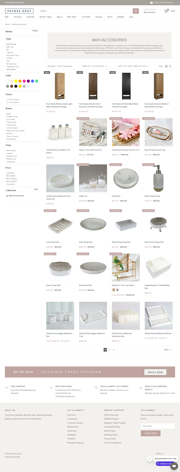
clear (36, 189)
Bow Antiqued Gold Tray (155, 150)
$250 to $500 (11, 181)
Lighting (30, 17)
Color (8, 75)
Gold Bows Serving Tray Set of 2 (125, 150)
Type (8, 38)
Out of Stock (13, 102)
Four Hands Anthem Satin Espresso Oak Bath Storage (91, 105)
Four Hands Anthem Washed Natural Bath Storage (156, 105)
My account (149, 12)
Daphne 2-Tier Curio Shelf (123, 285)
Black (16, 86)
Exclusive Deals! (163, 2)
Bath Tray (10, 47)
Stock (9, 94)
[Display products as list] (170, 66)
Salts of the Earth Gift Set (90, 150)
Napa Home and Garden (15, 131)
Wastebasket (11, 69)
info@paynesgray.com (65, 396)
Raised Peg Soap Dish (121, 242)
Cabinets (9, 52)
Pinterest (71, 438)
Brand (9, 108)
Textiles (18, 17)
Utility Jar (83, 196)
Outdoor (86, 17)
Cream (11, 81)
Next (167, 349)
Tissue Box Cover (12, 66)
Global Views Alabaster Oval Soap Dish (58, 197)
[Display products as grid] (166, 66)
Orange (20, 81)
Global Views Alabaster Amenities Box (122, 334)
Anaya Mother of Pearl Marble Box (157, 286)
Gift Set (9, 58)
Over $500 (10, 184)
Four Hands (10, 119)
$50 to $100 (11, 176)
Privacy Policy (110, 438)
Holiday (98, 17)
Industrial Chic (11, 156)
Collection (11, 190)
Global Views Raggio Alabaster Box (59, 334)
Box (7, 50)
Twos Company (12, 136)
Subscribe (150, 433)
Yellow (16, 81)
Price (8, 167)
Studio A (9, 133)
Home (7, 24)
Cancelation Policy (112, 426)
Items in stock (13, 99)
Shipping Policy (110, 434)
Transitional (10, 162)
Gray (7, 86)
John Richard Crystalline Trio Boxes (58, 151)
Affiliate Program (111, 419)
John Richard (11, 125)
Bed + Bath (72, 17)
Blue (32, 81)
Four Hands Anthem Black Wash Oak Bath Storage (125, 105)
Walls (59, 17)
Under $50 (10, 173)
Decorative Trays (12, 55)
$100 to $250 (11, 178)
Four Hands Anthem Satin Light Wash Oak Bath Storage (59, 105)
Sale (131, 17)
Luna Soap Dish (52, 242)
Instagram (71, 434)
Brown (11, 86)
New (6, 17)
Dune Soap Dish (85, 242)
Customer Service (75, 423)
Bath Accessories (19, 24)
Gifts (109, 17)
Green (36, 81)
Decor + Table (46, 17)
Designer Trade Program (115, 423)
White (7, 81)
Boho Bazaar (11, 150)
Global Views (11, 122)
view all (35, 31)
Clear (28, 86)
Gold (20, 86)
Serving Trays (11, 64)
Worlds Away (11, 139)
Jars (8, 61)
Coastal (9, 153)
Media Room (72, 426)
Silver (24, 86)
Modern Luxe (11, 159)
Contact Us (72, 419)
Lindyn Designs (12, 128)
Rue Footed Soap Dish (154, 242)
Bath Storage (11, 44)
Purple (28, 81)
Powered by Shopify (12, 457)
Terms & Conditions (112, 442)
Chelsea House (12, 116)
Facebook (71, 431)
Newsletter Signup (75, 442)
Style (8, 145)
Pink (24, 81)
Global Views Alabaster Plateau (158, 333)
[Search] (136, 11)
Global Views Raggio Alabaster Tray (92, 334)
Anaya (8, 114)
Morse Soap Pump (152, 196)
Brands (120, 17)
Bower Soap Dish (53, 285)
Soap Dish (116, 196)
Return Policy (109, 431)
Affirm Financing (111, 415)
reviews (103, 393)
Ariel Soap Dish (85, 285)
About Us (71, 415)
